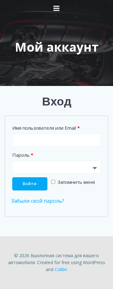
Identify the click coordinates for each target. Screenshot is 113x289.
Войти (30, 183)
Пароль (22, 155)
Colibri (61, 269)
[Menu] (56, 8)
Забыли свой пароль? (37, 200)
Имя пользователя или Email (46, 128)
